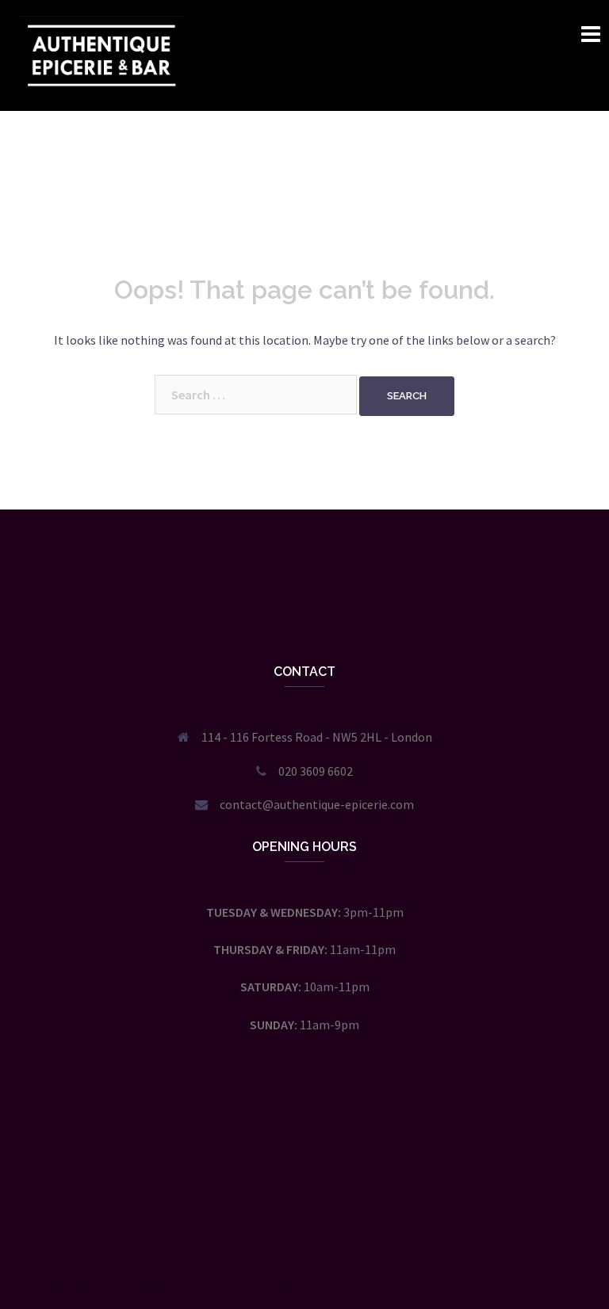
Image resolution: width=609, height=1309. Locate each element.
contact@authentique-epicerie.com (317, 804)
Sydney (257, 1283)
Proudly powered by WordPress (102, 1283)
